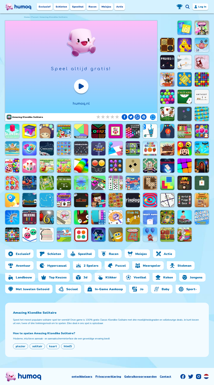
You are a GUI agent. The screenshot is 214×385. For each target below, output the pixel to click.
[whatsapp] (137, 117)
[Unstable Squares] (133, 166)
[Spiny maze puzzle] (150, 200)
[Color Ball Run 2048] (167, 131)
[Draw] (47, 235)
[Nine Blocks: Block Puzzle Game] (184, 166)
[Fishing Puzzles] (64, 148)
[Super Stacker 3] (98, 148)
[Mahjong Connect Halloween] (133, 148)
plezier (20, 346)
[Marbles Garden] (167, 217)
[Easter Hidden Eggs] (184, 235)
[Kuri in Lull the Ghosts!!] (47, 131)
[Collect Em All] (116, 166)
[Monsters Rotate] (184, 45)
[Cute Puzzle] (116, 131)
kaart (53, 346)
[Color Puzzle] (116, 148)
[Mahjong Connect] (202, 217)
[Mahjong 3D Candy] (29, 166)
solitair (37, 346)
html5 (68, 346)
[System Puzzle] (133, 131)
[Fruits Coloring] (150, 148)
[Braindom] (116, 217)
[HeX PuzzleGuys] (167, 97)
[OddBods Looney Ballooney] (150, 235)
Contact (165, 376)
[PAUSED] (167, 62)
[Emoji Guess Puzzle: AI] (184, 148)
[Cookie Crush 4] (29, 148)
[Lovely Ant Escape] (29, 183)
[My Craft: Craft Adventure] (98, 200)
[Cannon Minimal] (81, 148)
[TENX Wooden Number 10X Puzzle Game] (150, 183)
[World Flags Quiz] (184, 200)
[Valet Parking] (81, 200)
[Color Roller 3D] (81, 166)
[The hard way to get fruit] (184, 131)
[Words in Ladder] (184, 79)
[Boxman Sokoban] (133, 235)
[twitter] (131, 117)
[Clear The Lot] (98, 183)
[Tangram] (81, 131)
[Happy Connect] (202, 200)
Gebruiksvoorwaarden (140, 376)
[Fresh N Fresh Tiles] (47, 183)
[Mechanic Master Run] (184, 217)
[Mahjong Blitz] (167, 79)
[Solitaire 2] (116, 183)
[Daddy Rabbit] (81, 217)
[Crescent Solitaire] (47, 148)
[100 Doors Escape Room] (202, 166)
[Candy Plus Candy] (64, 166)
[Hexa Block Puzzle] (98, 235)
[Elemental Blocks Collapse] (116, 200)
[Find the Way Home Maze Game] (12, 200)
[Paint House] (29, 131)
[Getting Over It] (184, 62)
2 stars (103, 117)
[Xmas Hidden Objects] (64, 131)
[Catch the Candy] (64, 235)
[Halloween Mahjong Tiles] (150, 166)
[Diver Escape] (202, 62)
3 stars (108, 117)
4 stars (112, 117)
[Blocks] (202, 79)
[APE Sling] (184, 183)
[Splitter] (116, 235)
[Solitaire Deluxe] (184, 97)
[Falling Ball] (184, 114)
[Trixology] (133, 200)
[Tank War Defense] (202, 148)
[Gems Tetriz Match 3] (12, 235)
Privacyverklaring (108, 376)
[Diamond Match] (202, 28)
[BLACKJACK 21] (29, 200)
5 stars (117, 117)
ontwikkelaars (82, 376)
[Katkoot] (202, 97)
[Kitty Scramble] (98, 217)
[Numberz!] (184, 28)
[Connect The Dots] (47, 200)
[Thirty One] (167, 114)
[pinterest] (144, 117)
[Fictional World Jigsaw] (47, 166)
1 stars (98, 117)
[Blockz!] (167, 183)
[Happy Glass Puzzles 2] (150, 131)
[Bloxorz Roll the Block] (12, 131)
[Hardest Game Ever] (167, 200)
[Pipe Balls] (12, 217)
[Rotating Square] (202, 183)
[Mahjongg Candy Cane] (133, 183)
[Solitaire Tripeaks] (12, 148)
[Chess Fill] (133, 217)
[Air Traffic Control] (202, 45)
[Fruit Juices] (98, 166)
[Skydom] (12, 166)
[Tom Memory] (167, 235)
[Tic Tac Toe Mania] (64, 183)
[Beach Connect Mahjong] (202, 114)
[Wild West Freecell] (167, 148)
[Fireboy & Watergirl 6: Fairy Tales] (47, 217)
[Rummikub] (167, 166)
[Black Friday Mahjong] (64, 200)
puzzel (34, 17)
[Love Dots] (29, 235)
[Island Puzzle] (12, 183)
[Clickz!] (81, 183)
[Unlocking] (29, 217)
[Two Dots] (81, 235)
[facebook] (124, 117)
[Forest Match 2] (202, 131)
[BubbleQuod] (64, 217)
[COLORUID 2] (98, 131)
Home (27, 17)
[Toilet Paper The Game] (150, 217)
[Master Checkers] (167, 45)
